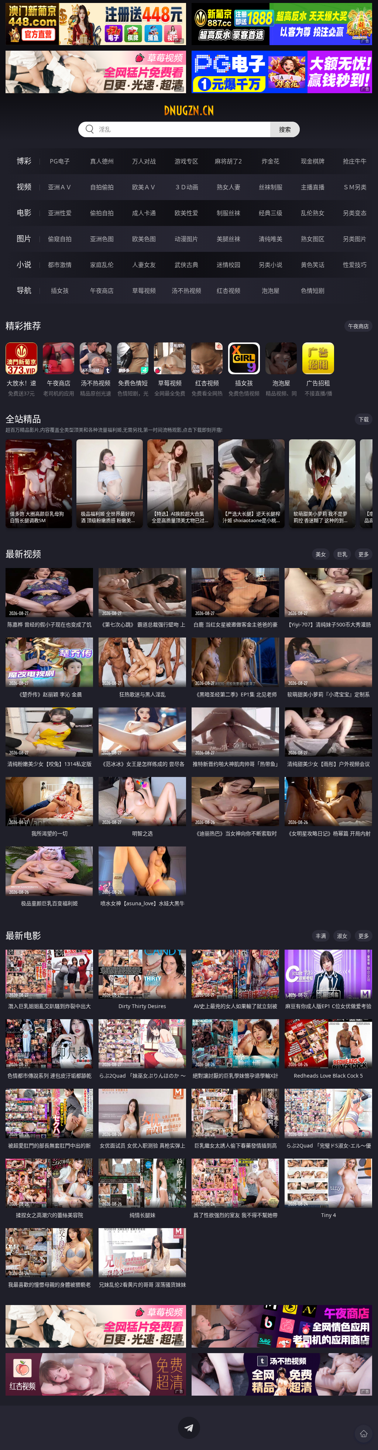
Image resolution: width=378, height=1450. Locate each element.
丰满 (321, 935)
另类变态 (355, 213)
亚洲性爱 (60, 213)
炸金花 (270, 161)
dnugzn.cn (189, 110)
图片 (24, 239)
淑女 (342, 935)
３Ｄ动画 (186, 187)
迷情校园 (228, 265)
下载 (363, 419)
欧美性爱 (186, 213)
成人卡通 (144, 213)
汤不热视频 (186, 291)
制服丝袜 (228, 213)
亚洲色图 (102, 239)
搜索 (285, 129)
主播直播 (312, 187)
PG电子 (60, 161)
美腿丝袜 (228, 239)
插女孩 (60, 291)
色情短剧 (312, 291)
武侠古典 (186, 265)
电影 (24, 213)
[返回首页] (363, 1434)
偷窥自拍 (60, 239)
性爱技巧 (355, 265)
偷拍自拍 (102, 213)
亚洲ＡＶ (60, 187)
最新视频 (23, 554)
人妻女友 (144, 265)
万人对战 (144, 161)
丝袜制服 (270, 187)
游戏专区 (186, 161)
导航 (24, 290)
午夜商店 (102, 291)
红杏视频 (228, 291)
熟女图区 (312, 239)
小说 (24, 265)
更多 (363, 554)
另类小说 (270, 265)
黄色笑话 (312, 265)
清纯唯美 (270, 239)
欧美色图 (144, 239)
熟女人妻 (228, 187)
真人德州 (102, 161)
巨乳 (342, 554)
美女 (321, 554)
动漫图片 (186, 239)
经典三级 (270, 213)
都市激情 (60, 265)
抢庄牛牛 (355, 161)
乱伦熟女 (312, 213)
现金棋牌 (312, 161)
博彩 (24, 161)
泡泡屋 (270, 291)
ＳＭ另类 (355, 187)
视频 (24, 187)
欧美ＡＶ (144, 187)
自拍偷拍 (102, 187)
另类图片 (355, 239)
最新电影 (23, 935)
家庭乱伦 (102, 265)
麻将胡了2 (228, 161)
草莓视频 (144, 291)
